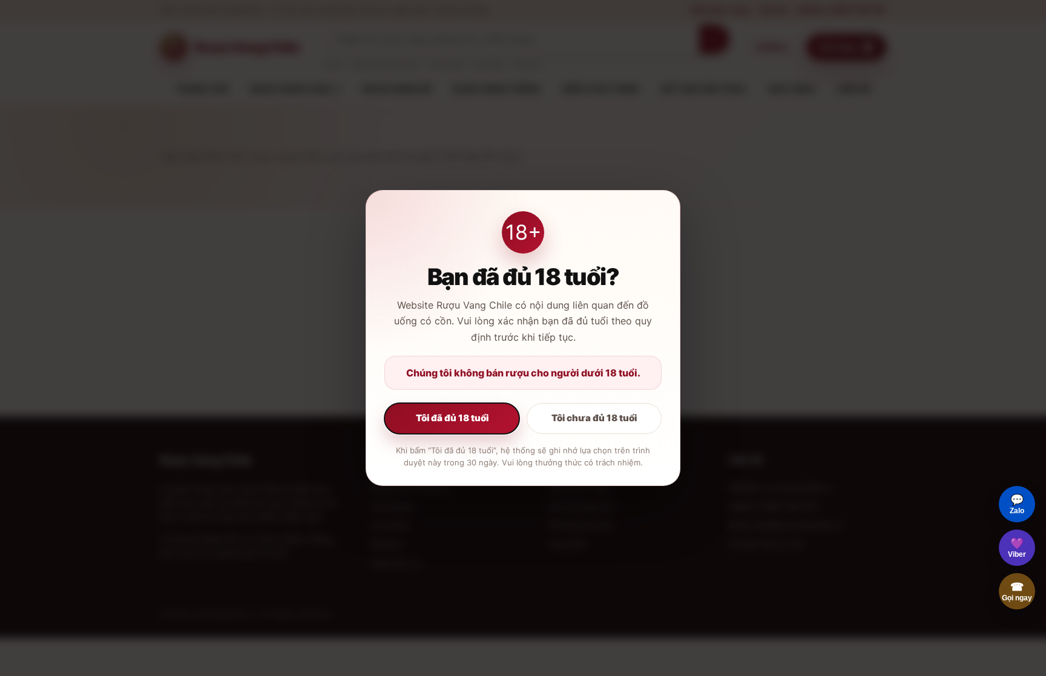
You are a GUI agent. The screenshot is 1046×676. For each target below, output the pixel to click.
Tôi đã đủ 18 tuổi (452, 418)
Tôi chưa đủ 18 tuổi (594, 418)
